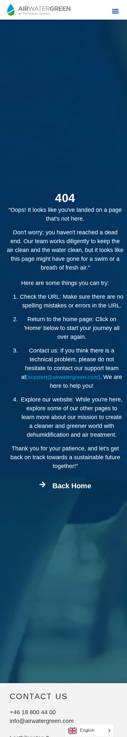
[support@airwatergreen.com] (63, 377)
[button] (115, 11)
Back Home (71, 486)
